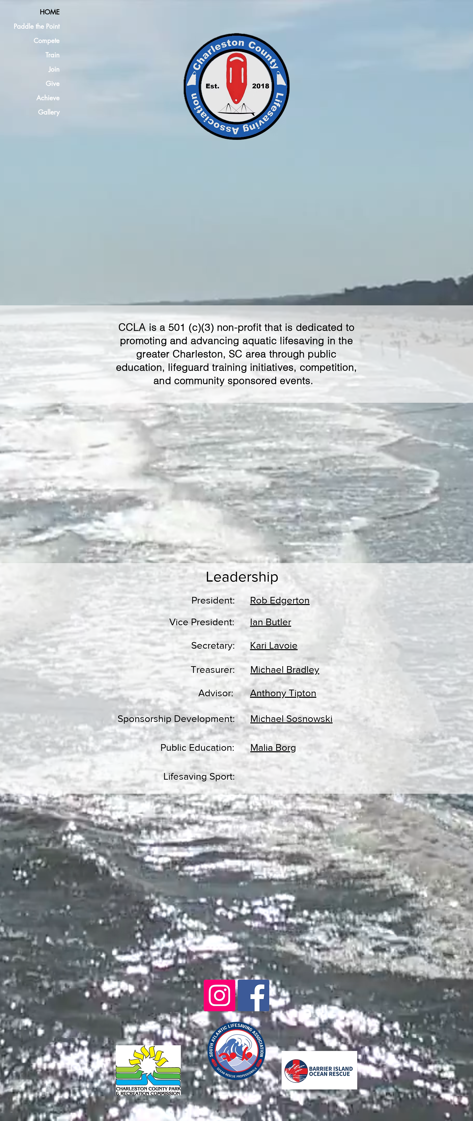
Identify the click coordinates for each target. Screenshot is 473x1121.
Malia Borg (273, 747)
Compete (47, 40)
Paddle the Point (37, 26)
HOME (50, 12)
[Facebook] (253, 995)
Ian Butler (270, 621)
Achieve (48, 97)
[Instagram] (219, 995)
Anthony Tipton (283, 692)
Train (53, 55)
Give (53, 83)
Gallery (49, 112)
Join (54, 69)
